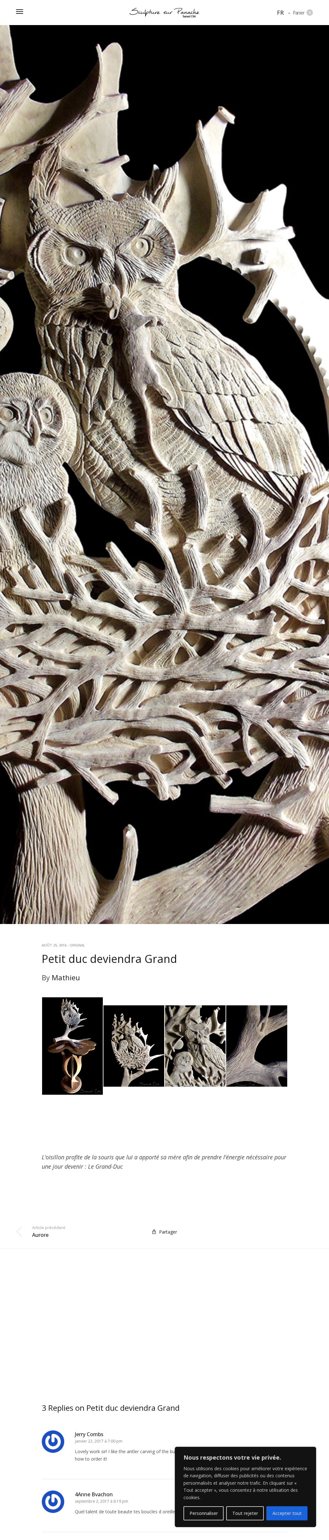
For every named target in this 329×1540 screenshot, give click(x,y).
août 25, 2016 (54, 945)
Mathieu (66, 977)
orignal (77, 945)
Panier (302, 13)
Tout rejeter (245, 1513)
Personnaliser (204, 1513)
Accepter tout (287, 1513)
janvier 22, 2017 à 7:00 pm (98, 1441)
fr (280, 12)
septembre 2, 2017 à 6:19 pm (101, 1501)
